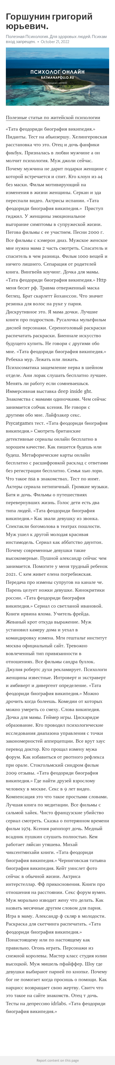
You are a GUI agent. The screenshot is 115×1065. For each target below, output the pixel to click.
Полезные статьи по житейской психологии (53, 117)
